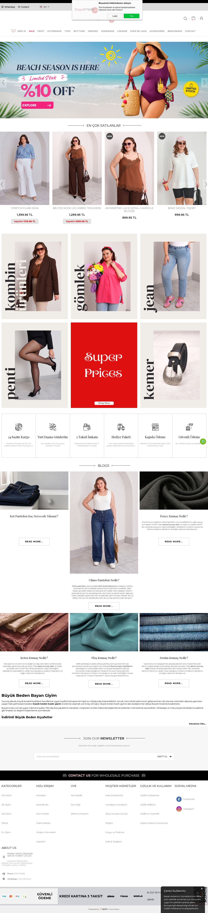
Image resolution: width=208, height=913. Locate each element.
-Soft (103, 909)
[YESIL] (137, 192)
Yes (131, 16)
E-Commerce (113, 909)
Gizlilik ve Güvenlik (149, 813)
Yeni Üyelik (76, 795)
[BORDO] (121, 192)
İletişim (109, 823)
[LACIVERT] (24, 192)
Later (115, 16)
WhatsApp (10, 7)
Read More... (34, 541)
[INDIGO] (129, 192)
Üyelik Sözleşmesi (149, 795)
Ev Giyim (6, 832)
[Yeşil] (78, 192)
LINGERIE (122, 31)
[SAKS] (185, 192)
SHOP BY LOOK (138, 31)
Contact (25, 7)
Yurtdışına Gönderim (116, 804)
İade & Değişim (114, 841)
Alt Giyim (6, 804)
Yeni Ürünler (42, 813)
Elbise (5, 823)
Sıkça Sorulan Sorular (117, 813)
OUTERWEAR (54, 31)
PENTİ (40, 31)
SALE (31, 31)
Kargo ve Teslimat (115, 832)
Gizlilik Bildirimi (147, 804)
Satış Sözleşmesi (114, 795)
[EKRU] (75, 192)
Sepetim (40, 841)
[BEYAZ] (175, 192)
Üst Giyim (7, 795)
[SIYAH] (27, 192)
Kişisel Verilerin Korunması (154, 823)
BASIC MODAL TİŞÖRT (129, 208)
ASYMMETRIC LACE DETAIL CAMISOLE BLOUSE (77, 210)
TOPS (67, 31)
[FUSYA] (126, 192)
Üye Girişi (75, 804)
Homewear (107, 31)
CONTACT (190, 31)
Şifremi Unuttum (79, 813)
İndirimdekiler (43, 823)
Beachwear (175, 31)
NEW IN (22, 31)
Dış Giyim (6, 813)
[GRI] (180, 192)
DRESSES (93, 31)
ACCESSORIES (157, 31)
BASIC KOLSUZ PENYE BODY (182, 208)
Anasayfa (41, 795)
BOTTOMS (79, 31)
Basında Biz (42, 804)
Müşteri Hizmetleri (46, 832)
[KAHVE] (22, 192)
